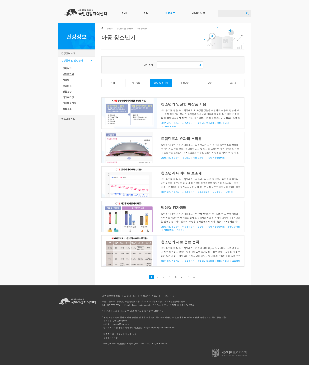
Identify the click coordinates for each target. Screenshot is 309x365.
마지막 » (194, 277)
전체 (112, 82)
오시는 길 (169, 295)
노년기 (209, 82)
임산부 (233, 82)
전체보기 (67, 68)
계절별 (66, 79)
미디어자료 (198, 13)
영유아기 (136, 82)
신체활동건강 (69, 103)
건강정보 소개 (68, 53)
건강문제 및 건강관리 (72, 60)
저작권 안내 (130, 295)
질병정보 (67, 108)
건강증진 (67, 85)
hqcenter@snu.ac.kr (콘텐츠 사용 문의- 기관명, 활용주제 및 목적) (163, 305)
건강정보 (169, 13)
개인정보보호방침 (111, 295)
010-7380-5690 (113, 305)
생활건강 (67, 91)
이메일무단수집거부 (150, 295)
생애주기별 (68, 74)
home (102, 28)
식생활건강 (68, 97)
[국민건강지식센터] (85, 12)
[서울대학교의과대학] (229, 353)
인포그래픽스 (68, 118)
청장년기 (184, 82)
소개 (124, 13)
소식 (145, 13)
